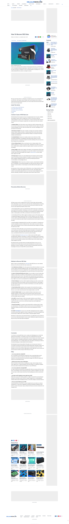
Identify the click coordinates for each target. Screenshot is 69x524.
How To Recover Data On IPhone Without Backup (31, 453)
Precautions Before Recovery (17, 108)
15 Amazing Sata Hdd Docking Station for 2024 (40, 466)
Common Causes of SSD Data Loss (18, 107)
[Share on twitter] (37, 37)
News (8, 5)
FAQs (13, 112)
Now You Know (14, 40)
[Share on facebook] (35, 37)
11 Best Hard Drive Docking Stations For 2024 (40, 478)
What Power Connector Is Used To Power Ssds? (15, 478)
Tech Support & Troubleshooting (21, 40)
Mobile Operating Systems (51, 120)
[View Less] (18, 440)
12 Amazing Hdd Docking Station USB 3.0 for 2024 (54, 88)
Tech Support (14, 5)
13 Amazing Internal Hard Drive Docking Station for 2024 (54, 104)
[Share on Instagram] (15, 440)
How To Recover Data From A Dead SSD (14, 453)
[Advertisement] (34, 521)
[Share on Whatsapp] (40, 37)
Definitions (26, 5)
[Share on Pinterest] (38, 37)
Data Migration (18, 310)
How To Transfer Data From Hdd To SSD (14, 466)
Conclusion (14, 111)
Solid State (27, 263)
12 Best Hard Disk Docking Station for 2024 (23, 466)
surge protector (33, 152)
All (31, 5)
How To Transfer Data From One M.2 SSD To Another (31, 478)
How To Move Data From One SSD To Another (31, 466)
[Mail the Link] (43, 37)
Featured (20, 5)
